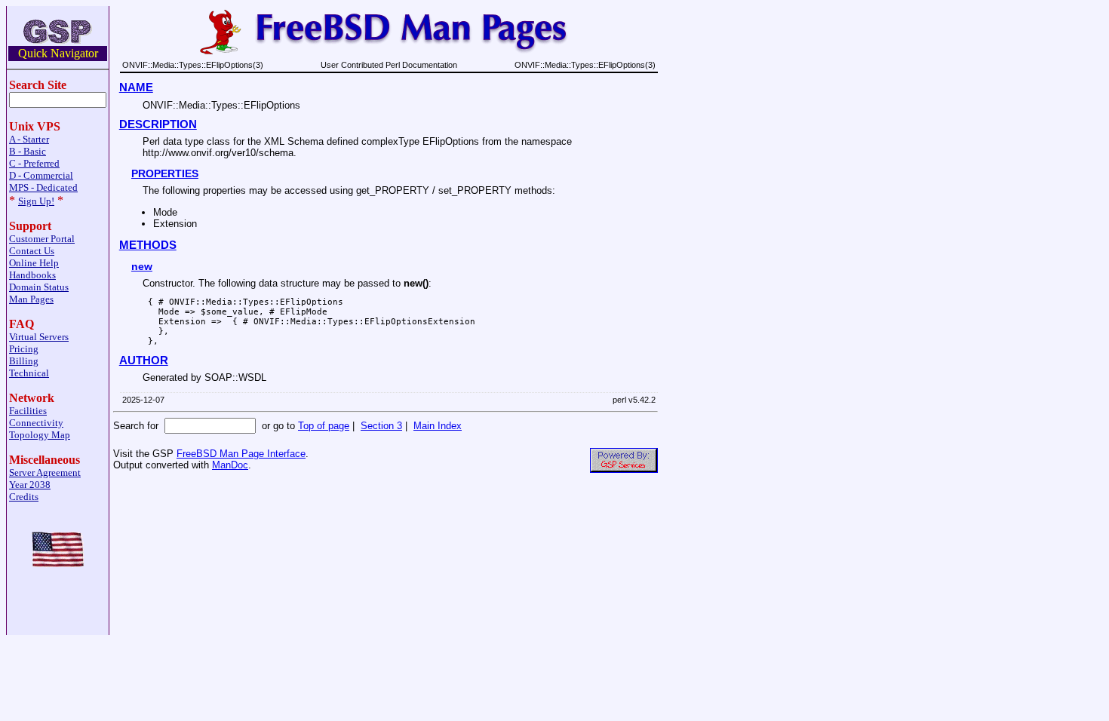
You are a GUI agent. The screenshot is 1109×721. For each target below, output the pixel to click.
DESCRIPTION (158, 124)
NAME (136, 87)
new (141, 266)
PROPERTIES (164, 173)
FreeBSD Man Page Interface (241, 453)
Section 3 (381, 425)
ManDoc (230, 465)
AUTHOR (143, 360)
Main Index (437, 425)
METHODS (148, 245)
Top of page (323, 425)
